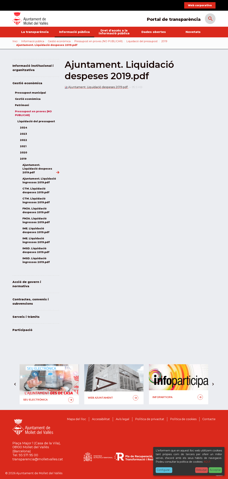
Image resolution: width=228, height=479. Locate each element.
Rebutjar (201, 470)
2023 (23, 133)
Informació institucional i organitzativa (33, 68)
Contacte (209, 419)
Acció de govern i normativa (26, 284)
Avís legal (122, 419)
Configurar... (164, 470)
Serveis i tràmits (26, 317)
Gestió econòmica (59, 41)
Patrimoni (22, 105)
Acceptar (215, 470)
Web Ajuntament (100, 397)
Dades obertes (153, 32)
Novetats (193, 32)
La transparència (35, 32)
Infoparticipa (162, 397)
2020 (23, 152)
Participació (22, 330)
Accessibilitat (101, 419)
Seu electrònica (35, 399)
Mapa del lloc (76, 419)
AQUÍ (207, 461)
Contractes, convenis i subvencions (30, 301)
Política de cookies (183, 419)
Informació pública (74, 32)
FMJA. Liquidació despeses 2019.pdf (35, 210)
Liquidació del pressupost (142, 41)
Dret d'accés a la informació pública (114, 32)
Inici (14, 41)
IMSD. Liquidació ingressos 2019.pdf (36, 260)
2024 (23, 127)
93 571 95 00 (28, 455)
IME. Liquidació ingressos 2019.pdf (36, 240)
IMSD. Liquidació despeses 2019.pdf (35, 250)
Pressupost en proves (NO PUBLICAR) (98, 41)
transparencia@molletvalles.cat (37, 459)
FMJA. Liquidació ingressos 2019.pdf (36, 220)
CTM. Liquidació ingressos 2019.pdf (36, 200)
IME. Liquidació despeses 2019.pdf (35, 230)
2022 (23, 140)
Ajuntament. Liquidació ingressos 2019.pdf (39, 180)
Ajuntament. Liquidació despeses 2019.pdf (98, 87)
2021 (23, 146)
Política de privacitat (149, 419)
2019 (164, 41)
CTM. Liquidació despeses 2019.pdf (35, 190)
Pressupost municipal (30, 92)
